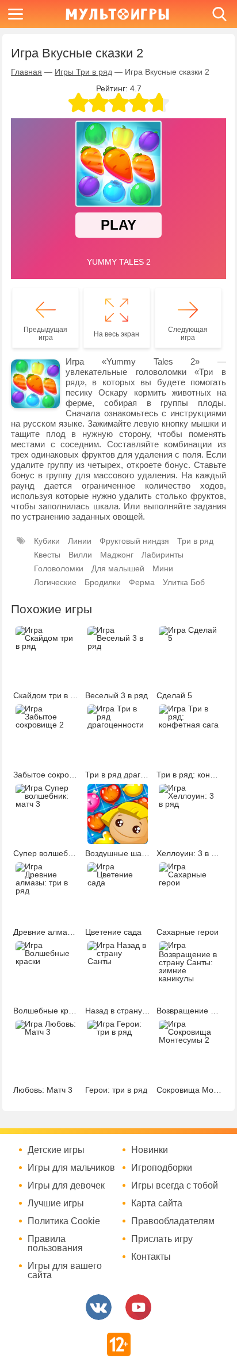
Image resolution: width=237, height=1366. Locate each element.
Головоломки (58, 568)
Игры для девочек (66, 1185)
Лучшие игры (56, 1203)
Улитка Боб (184, 582)
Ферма (142, 582)
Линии (79, 541)
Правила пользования (55, 1244)
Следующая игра (188, 334)
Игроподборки (161, 1167)
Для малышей (117, 568)
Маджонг (116, 555)
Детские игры (56, 1150)
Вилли (80, 555)
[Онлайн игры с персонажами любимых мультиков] (117, 14)
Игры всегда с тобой (174, 1185)
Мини (162, 568)
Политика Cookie (64, 1221)
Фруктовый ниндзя (134, 541)
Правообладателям (173, 1221)
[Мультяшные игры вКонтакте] (99, 1307)
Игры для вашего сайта (65, 1270)
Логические (55, 582)
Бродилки (103, 582)
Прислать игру (162, 1239)
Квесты (47, 555)
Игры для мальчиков (71, 1167)
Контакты (151, 1256)
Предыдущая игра (45, 334)
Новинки (149, 1150)
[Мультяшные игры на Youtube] (138, 1307)
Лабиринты (163, 555)
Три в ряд (195, 541)
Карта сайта (156, 1203)
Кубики (47, 541)
